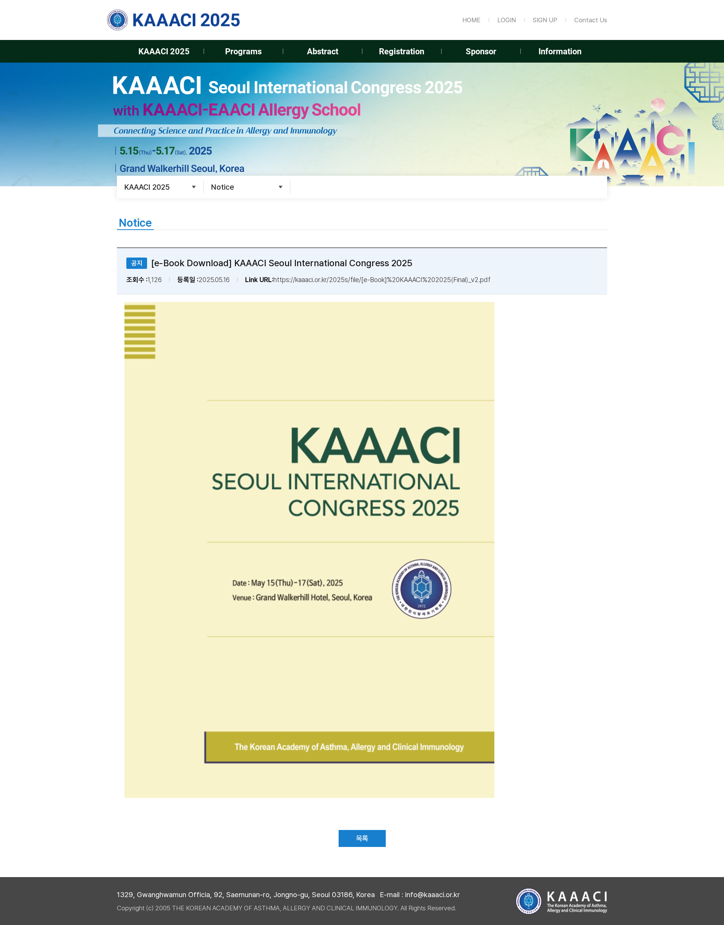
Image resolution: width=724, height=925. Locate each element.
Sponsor (481, 51)
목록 (362, 838)
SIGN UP (545, 20)
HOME (471, 20)
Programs (243, 51)
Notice (222, 187)
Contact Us (590, 20)
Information (559, 51)
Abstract (322, 51)
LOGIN (506, 20)
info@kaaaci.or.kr (432, 894)
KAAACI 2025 (164, 51)
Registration (401, 51)
